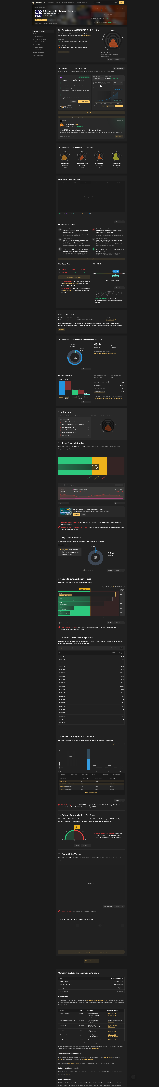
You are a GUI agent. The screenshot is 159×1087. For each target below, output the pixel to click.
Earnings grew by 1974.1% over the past (74, 41)
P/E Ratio (97, 347)
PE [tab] (61, 545)
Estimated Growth (99, 742)
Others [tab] (78, 545)
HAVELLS (62, 753)
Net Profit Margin (99, 388)
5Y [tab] (107, 182)
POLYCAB (62, 751)
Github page (108, 1022)
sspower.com (110, 320)
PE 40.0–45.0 (80, 739)
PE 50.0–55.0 (102, 739)
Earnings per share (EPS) (101, 382)
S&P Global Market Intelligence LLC (97, 965)
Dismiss (83, 514)
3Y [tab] (96, 182)
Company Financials (50, 23)
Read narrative (119, 136)
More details (86, 35)
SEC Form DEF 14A (113, 1001)
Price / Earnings (84, 742)
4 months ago (120, 120)
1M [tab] (64, 182)
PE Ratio (110, 555)
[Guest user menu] (126, 2)
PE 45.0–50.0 (91, 739)
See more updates (91, 258)
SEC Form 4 (111, 994)
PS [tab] (66, 545)
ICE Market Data (112, 989)
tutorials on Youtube (87, 1024)
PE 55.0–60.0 (112, 739)
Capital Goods (42, 7)
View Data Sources (102, 1077)
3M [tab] (75, 182)
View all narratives (91, 113)
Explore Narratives (63, 503)
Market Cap (112, 742)
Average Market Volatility (112, 280)
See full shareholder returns (74, 277)
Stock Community (38, 55)
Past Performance (39, 39)
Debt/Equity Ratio (99, 391)
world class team (73, 1027)
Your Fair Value (96, 76)
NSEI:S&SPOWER (64, 687)
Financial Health (39, 42)
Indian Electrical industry (70, 283)
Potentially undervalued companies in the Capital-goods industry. (91, 916)
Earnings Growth (122, 590)
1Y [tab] (85, 182)
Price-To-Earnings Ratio (68, 552)
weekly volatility (100, 300)
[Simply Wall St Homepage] (39, 2)
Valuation (36, 34)
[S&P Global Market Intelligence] (102, 1065)
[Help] (94, 106)
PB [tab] (71, 545)
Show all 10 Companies (91, 757)
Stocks (36, 7)
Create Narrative (119, 68)
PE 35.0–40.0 (70, 739)
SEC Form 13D (112, 996)
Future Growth (38, 36)
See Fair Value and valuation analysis (105, 353)
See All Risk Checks (63, 52)
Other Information (38, 52)
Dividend (36, 44)
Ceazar (77, 124)
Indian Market (67, 290)
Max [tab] (118, 182)
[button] (108, 8)
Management (38, 47)
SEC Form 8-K (112, 1004)
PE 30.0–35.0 (59, 739)
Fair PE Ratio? (94, 783)
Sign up (121, 2)
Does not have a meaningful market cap (74, 47)
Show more (61, 329)
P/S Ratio (113, 347)
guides (60, 1024)
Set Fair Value (119, 106)
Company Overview (39, 31)
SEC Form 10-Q (112, 980)
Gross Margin (98, 385)
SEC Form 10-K (112, 978)
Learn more (73, 101)
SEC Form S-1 (111, 991)
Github (68, 1038)
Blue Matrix (111, 986)
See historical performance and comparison (107, 398)
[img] (92, 496)
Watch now (76, 514)
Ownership (37, 50)
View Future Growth (92, 925)
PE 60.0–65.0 (123, 739)
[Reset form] (103, 106)
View (122, 22)
